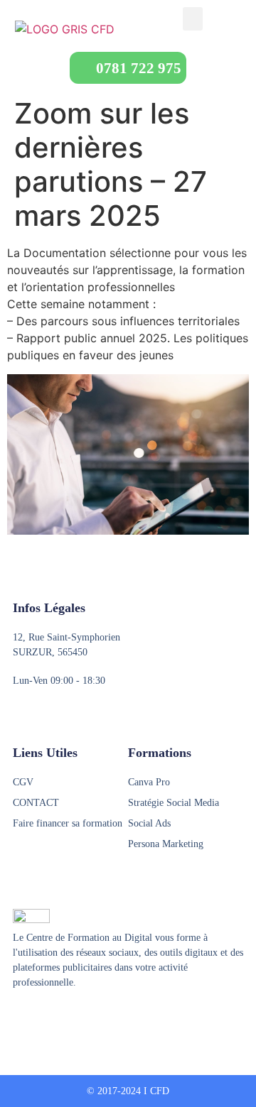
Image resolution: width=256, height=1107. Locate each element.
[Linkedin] (73, 1017)
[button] (193, 19)
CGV (23, 782)
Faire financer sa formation (67, 823)
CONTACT (36, 802)
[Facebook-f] (19, 1017)
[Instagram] (46, 1017)
